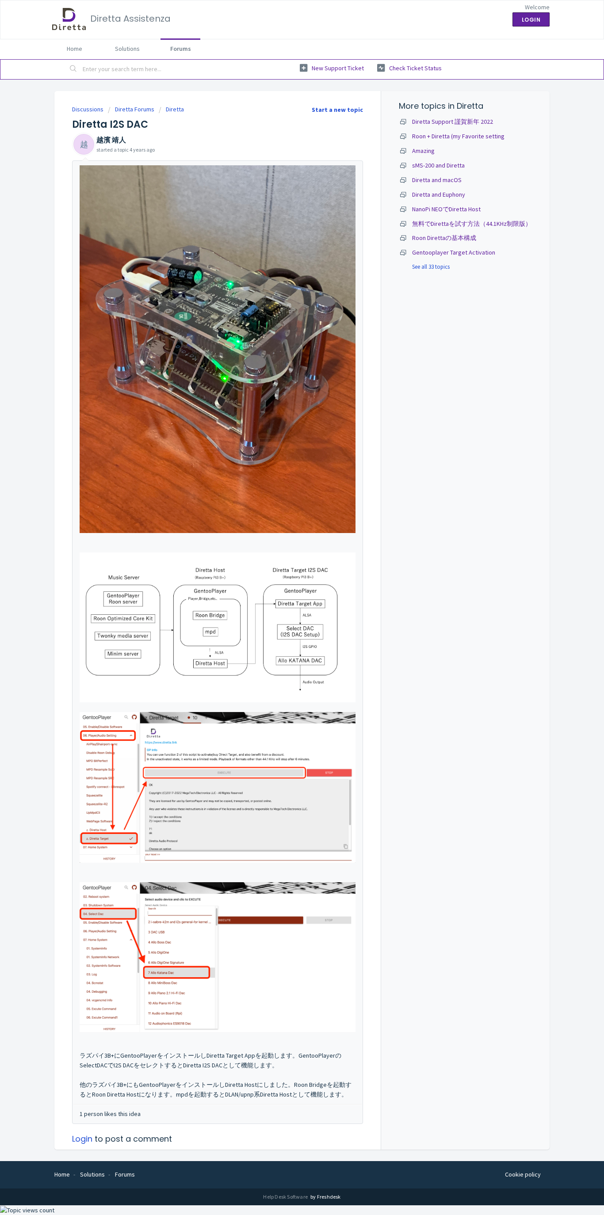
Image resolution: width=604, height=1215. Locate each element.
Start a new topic (337, 110)
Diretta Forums (134, 109)
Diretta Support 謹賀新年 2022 (452, 122)
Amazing (423, 151)
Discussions (87, 109)
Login (82, 1138)
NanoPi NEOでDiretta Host (446, 209)
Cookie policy (523, 1174)
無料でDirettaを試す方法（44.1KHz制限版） (471, 224)
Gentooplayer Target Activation (453, 252)
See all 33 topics (431, 266)
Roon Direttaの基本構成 (444, 238)
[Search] (73, 69)
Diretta (175, 109)
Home (74, 49)
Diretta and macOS (437, 180)
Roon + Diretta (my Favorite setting (458, 136)
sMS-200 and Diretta (438, 165)
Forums (180, 49)
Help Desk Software (286, 1196)
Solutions (127, 49)
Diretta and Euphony (438, 194)
